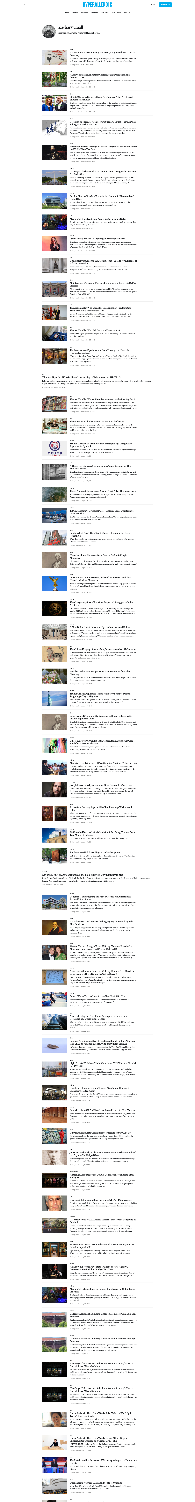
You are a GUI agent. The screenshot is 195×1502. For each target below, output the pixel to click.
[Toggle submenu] (129, 12)
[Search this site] (24, 4)
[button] (126, 12)
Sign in (154, 4)
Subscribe (165, 4)
